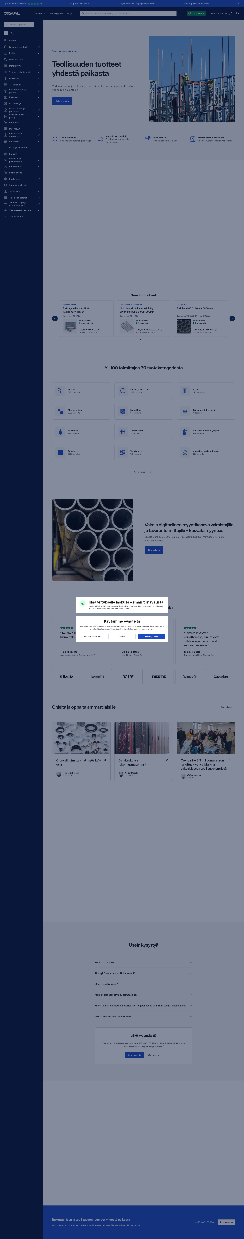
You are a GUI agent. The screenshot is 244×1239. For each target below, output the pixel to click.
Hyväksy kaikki (151, 636)
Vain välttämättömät (93, 636)
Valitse (122, 636)
